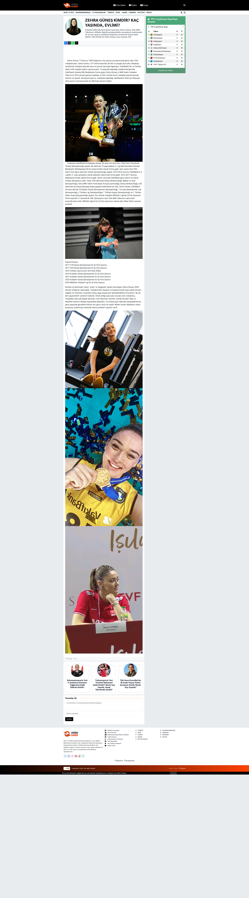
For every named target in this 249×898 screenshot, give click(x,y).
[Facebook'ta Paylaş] (65, 43)
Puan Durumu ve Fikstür (115, 739)
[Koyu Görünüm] (182, 13)
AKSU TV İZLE (69, 12)
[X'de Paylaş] (69, 43)
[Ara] (184, 5)
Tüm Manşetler (112, 741)
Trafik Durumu (112, 737)
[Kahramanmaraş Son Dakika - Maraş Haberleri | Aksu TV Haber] (71, 5)
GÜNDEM (132, 12)
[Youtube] (76, 756)
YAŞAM (124, 12)
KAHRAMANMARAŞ (83, 12)
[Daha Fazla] (76, 43)
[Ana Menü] (184, 13)
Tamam (173, 773)
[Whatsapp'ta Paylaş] (73, 43)
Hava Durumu (111, 732)
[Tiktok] (79, 756)
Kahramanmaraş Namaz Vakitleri (118, 735)
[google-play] (129, 760)
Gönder (69, 719)
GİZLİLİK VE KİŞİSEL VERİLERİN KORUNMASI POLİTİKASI (148, 773)
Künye (145, 5)
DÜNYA (149, 12)
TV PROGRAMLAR (99, 12)
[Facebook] (65, 756)
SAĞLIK (164, 737)
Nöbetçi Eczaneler (113, 730)
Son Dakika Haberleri (114, 743)
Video (134, 5)
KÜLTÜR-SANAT (143, 739)
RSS (67, 768)
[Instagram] (72, 756)
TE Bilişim (182, 768)
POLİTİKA (141, 12)
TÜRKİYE (110, 12)
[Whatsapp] (83, 756)
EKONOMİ (165, 735)
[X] (68, 756)
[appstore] (119, 760)
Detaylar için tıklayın (165, 70)
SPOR (118, 12)
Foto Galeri (121, 5)
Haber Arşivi (111, 745)
